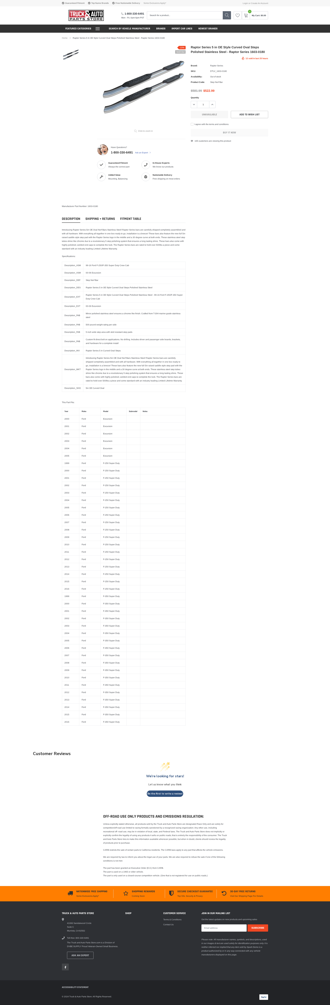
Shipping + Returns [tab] (100, 219)
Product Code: (198, 82)
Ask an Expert (141, 152)
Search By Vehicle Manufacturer (129, 28)
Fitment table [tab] (130, 219)
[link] (238, 15)
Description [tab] (71, 219)
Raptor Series (216, 65)
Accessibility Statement (75, 987)
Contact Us (168, 924)
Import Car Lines (182, 28)
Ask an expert (80, 955)
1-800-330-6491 (134, 13)
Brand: (194, 65)
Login (245, 3)
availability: (196, 76)
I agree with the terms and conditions (211, 124)
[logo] (83, 15)
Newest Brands (208, 28)
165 (196, 141)
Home (65, 38)
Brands (161, 28)
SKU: (193, 71)
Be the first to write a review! (165, 793)
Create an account (259, 3)
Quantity (195, 97)
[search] (227, 15)
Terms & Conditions (172, 919)
